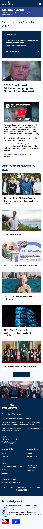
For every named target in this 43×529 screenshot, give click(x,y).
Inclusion (5, 463)
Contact (5, 457)
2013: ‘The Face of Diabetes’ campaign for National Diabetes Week (22, 41)
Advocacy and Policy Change (31, 466)
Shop (4, 453)
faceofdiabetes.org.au (15, 154)
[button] (21, 374)
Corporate (30, 453)
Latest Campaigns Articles (16, 46)
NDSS (4, 469)
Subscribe (30, 471)
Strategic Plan (31, 457)
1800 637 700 (18, 482)
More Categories (11, 51)
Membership (6, 460)
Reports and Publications (31, 461)
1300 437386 (14, 479)
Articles (10, 10)
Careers (4, 473)
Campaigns (20, 10)
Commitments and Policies (12, 466)
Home (4, 10)
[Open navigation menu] (40, 4)
